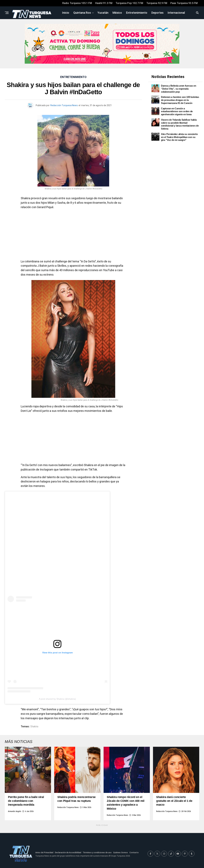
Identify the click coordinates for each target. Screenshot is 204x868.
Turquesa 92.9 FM (156, 3)
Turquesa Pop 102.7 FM (129, 3)
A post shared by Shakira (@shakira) (57, 699)
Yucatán (103, 12)
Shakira (34, 726)
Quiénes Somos (120, 852)
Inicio (65, 12)
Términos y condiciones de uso (97, 852)
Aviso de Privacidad (44, 852)
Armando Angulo (14, 811)
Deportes (157, 12)
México (117, 12)
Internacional (176, 12)
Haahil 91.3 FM (103, 3)
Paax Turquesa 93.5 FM (184, 3)
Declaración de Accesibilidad (68, 852)
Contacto (134, 852)
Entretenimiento (136, 12)
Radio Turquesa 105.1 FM (77, 3)
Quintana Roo (82, 12)
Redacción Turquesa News (64, 105)
